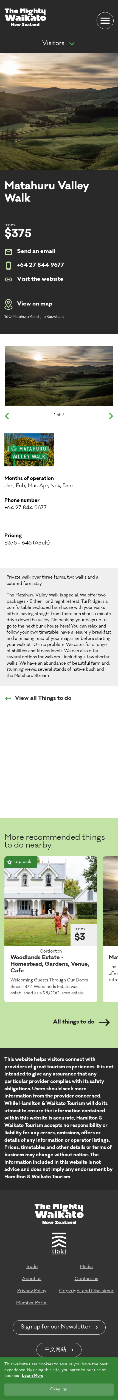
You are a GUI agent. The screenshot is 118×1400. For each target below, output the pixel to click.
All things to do (73, 1022)
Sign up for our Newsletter (56, 1327)
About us (31, 1279)
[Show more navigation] (72, 44)
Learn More (32, 1376)
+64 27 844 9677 (40, 265)
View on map (34, 304)
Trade (32, 1267)
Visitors (53, 44)
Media (86, 1267)
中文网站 (55, 1350)
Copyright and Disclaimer (86, 1291)
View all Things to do (43, 699)
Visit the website (40, 279)
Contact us (86, 1279)
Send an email (36, 252)
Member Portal (31, 1303)
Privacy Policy (31, 1291)
